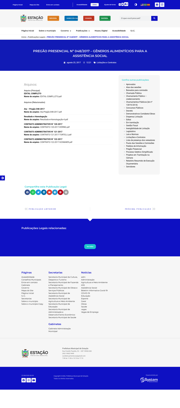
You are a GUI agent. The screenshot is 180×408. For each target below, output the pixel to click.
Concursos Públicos (134, 108)
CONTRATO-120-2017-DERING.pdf (55, 127)
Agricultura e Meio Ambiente (94, 282)
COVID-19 (85, 293)
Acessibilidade (119, 31)
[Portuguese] (145, 4)
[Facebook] (157, 4)
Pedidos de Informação (136, 146)
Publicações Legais (36, 37)
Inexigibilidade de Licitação (138, 128)
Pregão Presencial (134, 149)
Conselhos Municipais (31, 280)
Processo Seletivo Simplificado (139, 152)
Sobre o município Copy (32, 304)
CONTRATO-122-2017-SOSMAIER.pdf (56, 142)
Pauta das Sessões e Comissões (140, 143)
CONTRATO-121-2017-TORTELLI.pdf (56, 135)
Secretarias (26, 298)
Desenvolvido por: (152, 375)
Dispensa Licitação (134, 117)
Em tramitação (132, 122)
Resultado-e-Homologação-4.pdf (54, 119)
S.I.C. (133, 31)
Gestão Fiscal (132, 125)
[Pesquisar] (154, 18)
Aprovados (130, 84)
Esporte (84, 298)
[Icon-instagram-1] (162, 4)
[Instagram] (28, 380)
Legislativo (131, 131)
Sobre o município (47, 31)
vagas (83, 309)
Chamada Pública (134, 93)
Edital (128, 119)
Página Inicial (18, 5)
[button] (27, 192)
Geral (83, 301)
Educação (85, 296)
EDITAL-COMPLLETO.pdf (51, 96)
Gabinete (25, 285)
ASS (83, 285)
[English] (142, 4)
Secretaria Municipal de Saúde (62, 317)
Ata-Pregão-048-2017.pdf (51, 112)
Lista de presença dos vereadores (140, 140)
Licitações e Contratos (106, 62)
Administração (87, 280)
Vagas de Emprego (89, 312)
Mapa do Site (34, 5)
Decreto (129, 111)
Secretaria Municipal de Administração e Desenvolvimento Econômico (61, 312)
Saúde (84, 306)
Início (23, 37)
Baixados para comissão (137, 90)
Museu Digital (101, 31)
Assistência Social (89, 288)
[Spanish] (148, 4)
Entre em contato (52, 5)
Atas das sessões (133, 87)
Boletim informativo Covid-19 (94, 290)
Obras (84, 304)
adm (83, 277)
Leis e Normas (132, 134)
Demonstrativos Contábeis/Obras (140, 114)
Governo (65, 31)
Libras (94, 5)
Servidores (130, 166)
